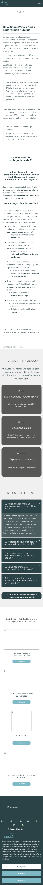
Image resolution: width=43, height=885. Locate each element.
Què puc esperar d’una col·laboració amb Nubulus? (22, 568)
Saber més (22, 661)
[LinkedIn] (30, 821)
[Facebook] (5, 821)
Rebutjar (21, 874)
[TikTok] (23, 821)
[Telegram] (26, 825)
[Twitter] (39, 821)
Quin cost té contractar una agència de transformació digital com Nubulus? (22, 580)
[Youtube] (16, 825)
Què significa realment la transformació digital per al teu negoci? (22, 506)
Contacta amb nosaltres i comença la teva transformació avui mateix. (21, 595)
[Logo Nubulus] (7, 3)
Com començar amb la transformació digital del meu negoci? (22, 555)
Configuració (21, 867)
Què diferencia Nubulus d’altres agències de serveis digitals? (22, 542)
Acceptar (21, 881)
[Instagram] (14, 821)
